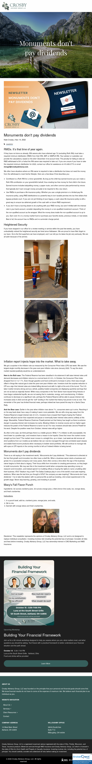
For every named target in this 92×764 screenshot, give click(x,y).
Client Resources (9, 712)
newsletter (9, 144)
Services (6, 708)
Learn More (46, 663)
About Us (6, 705)
